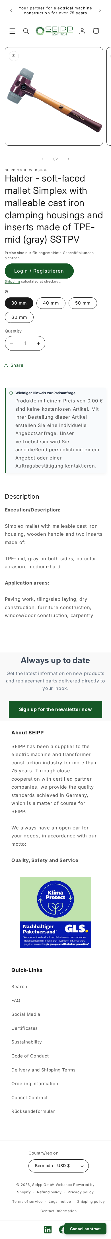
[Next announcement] (100, 10)
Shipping (12, 281)
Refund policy (49, 1192)
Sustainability (26, 1042)
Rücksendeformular (33, 1111)
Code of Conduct (30, 1056)
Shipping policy (91, 1201)
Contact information (58, 1211)
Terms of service (27, 1201)
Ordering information (34, 1083)
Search (19, 986)
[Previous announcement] (11, 10)
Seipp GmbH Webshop (52, 1184)
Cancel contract (85, 1228)
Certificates (24, 1028)
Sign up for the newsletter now (55, 709)
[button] (12, 31)
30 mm (19, 303)
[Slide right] (68, 159)
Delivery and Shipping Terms (43, 1070)
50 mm (83, 303)
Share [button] (17, 365)
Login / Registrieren (39, 271)
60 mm (19, 317)
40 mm (51, 303)
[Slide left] (42, 159)
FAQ (15, 1000)
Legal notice (60, 1201)
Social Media (25, 1014)
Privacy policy (81, 1192)
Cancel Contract (29, 1097)
